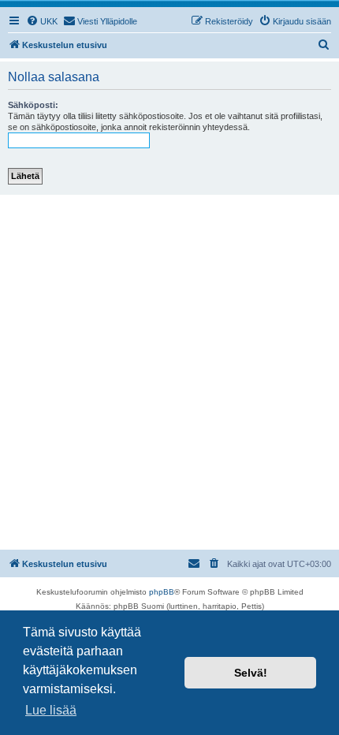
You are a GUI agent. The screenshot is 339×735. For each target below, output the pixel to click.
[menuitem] (42, 21)
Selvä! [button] (250, 672)
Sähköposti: (33, 105)
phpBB (161, 592)
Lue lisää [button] (50, 710)
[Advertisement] (169, 372)
